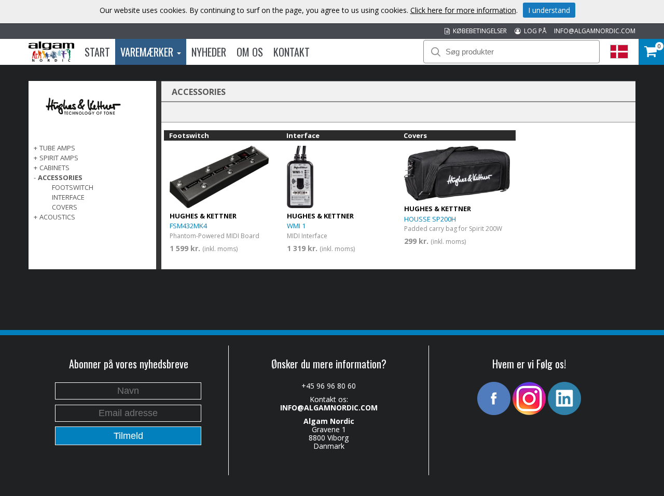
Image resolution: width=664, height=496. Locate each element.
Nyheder (208, 52)
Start (97, 52)
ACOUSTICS (57, 217)
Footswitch (72, 187)
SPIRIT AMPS (58, 157)
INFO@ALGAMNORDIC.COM (594, 30)
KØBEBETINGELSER (478, 30)
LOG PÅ (533, 30)
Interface (68, 197)
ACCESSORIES (60, 177)
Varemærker (148, 52)
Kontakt (291, 52)
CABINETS (54, 167)
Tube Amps (57, 148)
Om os (250, 52)
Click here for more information (463, 10)
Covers (64, 207)
